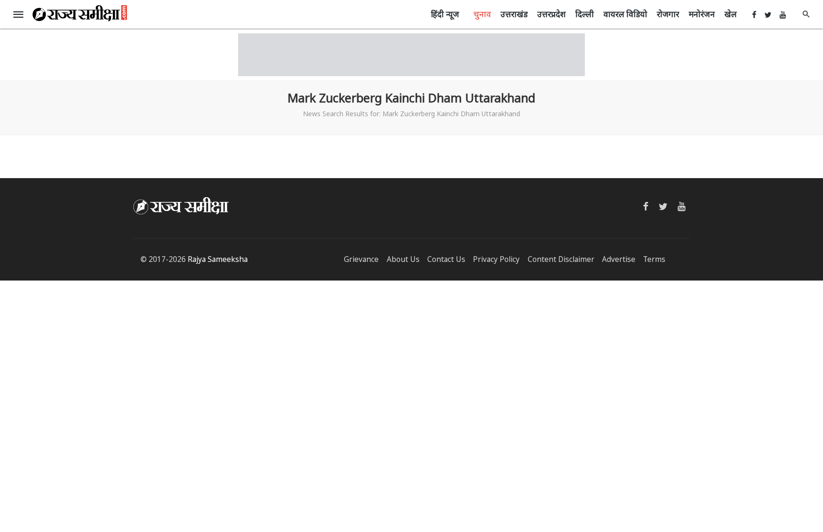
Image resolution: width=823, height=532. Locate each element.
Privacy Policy (496, 259)
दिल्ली (584, 14)
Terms (654, 259)
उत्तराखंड (514, 14)
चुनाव (482, 14)
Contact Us (446, 259)
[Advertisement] (411, 54)
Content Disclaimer (561, 259)
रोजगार (668, 14)
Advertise (618, 259)
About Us (403, 259)
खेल (730, 14)
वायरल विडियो (625, 14)
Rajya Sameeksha (218, 259)
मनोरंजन (702, 14)
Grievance (361, 259)
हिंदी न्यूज (445, 14)
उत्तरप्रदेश (551, 14)
